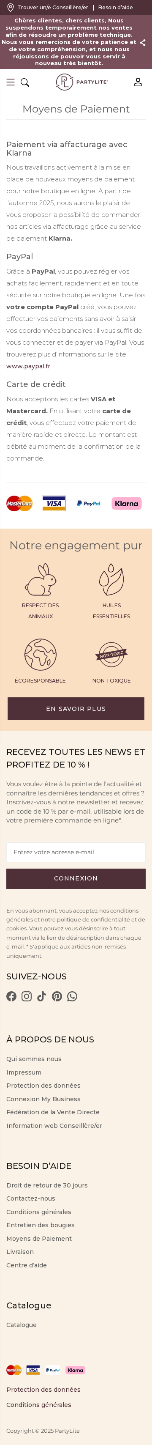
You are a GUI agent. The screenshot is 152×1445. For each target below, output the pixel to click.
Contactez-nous (30, 1198)
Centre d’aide (26, 1265)
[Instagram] (27, 999)
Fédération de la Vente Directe (53, 1112)
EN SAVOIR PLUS (76, 709)
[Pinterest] (57, 999)
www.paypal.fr (28, 366)
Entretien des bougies (40, 1225)
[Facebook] (11, 999)
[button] (10, 83)
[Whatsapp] (72, 999)
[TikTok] (42, 999)
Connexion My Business (43, 1099)
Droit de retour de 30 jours (47, 1185)
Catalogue (21, 1325)
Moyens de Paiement (39, 1238)
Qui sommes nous (34, 1059)
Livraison (20, 1252)
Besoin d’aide (115, 7)
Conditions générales (38, 1212)
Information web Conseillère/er (54, 1126)
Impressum (23, 1072)
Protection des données (43, 1085)
